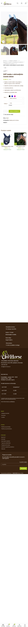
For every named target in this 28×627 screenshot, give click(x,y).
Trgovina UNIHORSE (5, 443)
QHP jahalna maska (20, 146)
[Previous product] (4, 67)
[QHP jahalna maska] (20, 139)
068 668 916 (4, 364)
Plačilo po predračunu (6, 428)
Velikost (5, 103)
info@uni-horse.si (5, 366)
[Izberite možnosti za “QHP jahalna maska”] (15, 144)
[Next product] (6, 67)
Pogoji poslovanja (5, 445)
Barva (5, 97)
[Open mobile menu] (1, 3)
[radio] (9, 96)
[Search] (18, 3)
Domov (5, 60)
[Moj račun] (22, 3)
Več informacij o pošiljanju (8, 401)
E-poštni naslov (23, 462)
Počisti (10, 105)
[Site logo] (7, 3)
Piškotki (3, 449)
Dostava (3, 415)
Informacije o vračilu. (11, 334)
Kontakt (3, 439)
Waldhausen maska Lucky (7, 146)
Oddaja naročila (5, 413)
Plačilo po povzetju (5, 427)
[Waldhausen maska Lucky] (7, 139)
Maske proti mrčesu (9, 63)
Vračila (3, 417)
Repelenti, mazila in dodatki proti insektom (13, 62)
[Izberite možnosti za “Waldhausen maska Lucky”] (2, 144)
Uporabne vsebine (5, 441)
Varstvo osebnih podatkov (7, 447)
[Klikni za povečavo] (3, 41)
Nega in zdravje (13, 60)
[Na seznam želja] (11, 134)
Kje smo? (3, 437)
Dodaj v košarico (14, 111)
